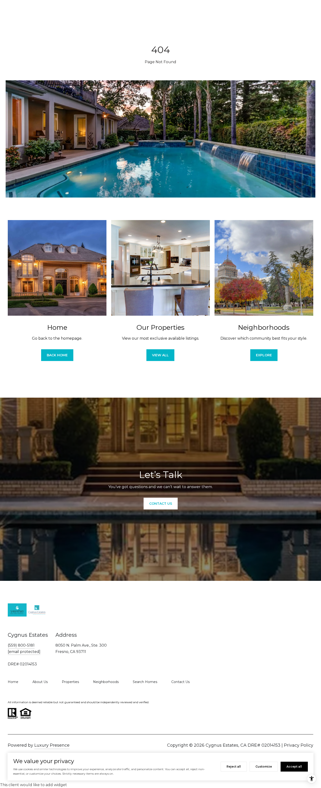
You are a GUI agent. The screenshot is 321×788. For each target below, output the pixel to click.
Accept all (294, 766)
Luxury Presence (52, 745)
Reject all (234, 766)
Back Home (57, 355)
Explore (264, 355)
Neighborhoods (106, 682)
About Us (40, 682)
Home (13, 682)
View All (160, 355)
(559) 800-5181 (21, 645)
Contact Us (180, 682)
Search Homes (145, 682)
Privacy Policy (298, 745)
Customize (263, 766)
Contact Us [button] (160, 503)
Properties (70, 682)
